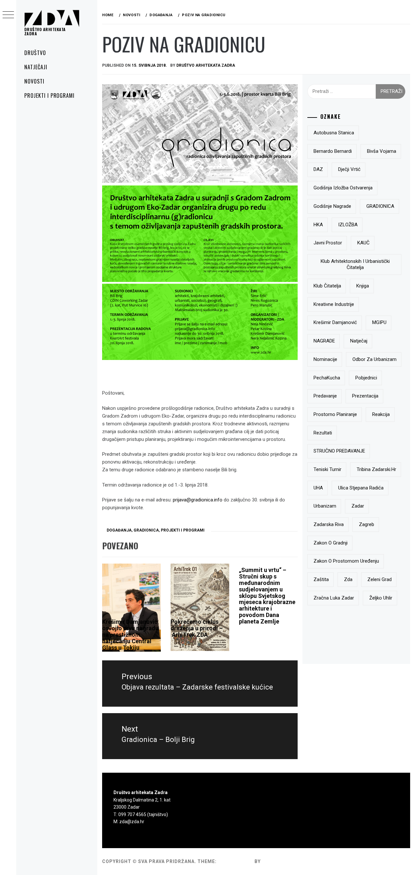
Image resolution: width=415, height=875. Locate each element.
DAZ (318, 169)
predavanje (325, 396)
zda (348, 579)
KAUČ (363, 243)
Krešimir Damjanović (335, 322)
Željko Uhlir (380, 598)
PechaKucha (327, 378)
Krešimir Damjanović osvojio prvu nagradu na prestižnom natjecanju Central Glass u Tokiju (130, 634)
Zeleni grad (379, 579)
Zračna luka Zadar (334, 598)
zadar (357, 506)
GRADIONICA (380, 206)
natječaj (358, 341)
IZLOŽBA (348, 225)
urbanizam (325, 506)
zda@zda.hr (131, 821)
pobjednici (366, 378)
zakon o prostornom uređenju (346, 561)
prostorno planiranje (335, 414)
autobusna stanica (334, 133)
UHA (318, 488)
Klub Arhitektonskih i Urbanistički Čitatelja (355, 264)
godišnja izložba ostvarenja (343, 188)
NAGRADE (324, 341)
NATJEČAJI (35, 67)
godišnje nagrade (332, 206)
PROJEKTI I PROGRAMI (49, 95)
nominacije (325, 359)
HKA (318, 225)
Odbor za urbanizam (374, 359)
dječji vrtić (349, 169)
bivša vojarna (381, 151)
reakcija (381, 414)
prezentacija (365, 396)
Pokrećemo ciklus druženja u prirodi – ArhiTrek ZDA (197, 628)
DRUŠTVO (35, 53)
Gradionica (146, 530)
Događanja (119, 530)
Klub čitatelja (327, 286)
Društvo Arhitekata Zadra (205, 65)
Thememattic (280, 861)
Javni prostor (328, 243)
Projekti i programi (183, 530)
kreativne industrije (334, 304)
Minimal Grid (235, 861)
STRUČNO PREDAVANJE (339, 451)
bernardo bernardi (333, 151)
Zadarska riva (329, 524)
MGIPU (379, 322)
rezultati (323, 433)
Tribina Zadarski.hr (376, 469)
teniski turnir (327, 469)
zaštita (321, 579)
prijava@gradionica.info (197, 500)
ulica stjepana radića (361, 488)
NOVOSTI (34, 81)
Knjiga (362, 286)
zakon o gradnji (331, 543)
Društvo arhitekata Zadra (45, 31)
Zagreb (366, 524)
